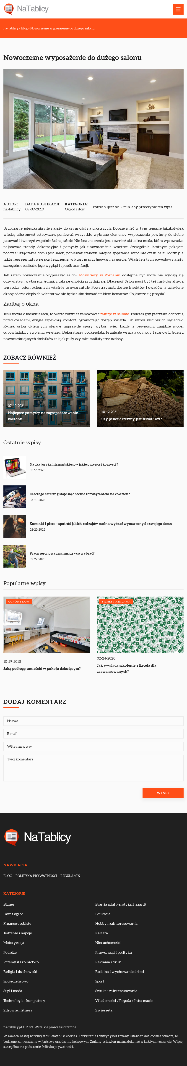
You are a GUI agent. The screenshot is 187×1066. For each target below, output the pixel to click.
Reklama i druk (108, 962)
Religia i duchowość (20, 972)
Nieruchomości (108, 943)
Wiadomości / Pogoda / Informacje (124, 1001)
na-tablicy (12, 209)
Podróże (10, 952)
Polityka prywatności (36, 876)
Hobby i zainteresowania (116, 923)
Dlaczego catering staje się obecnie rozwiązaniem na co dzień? (80, 494)
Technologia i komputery (24, 1001)
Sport (99, 981)
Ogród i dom (75, 209)
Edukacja (102, 914)
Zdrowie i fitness (17, 1010)
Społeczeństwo (15, 981)
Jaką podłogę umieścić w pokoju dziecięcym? (42, 669)
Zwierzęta (104, 1010)
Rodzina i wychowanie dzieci (119, 972)
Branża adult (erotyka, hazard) (120, 904)
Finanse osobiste (17, 923)
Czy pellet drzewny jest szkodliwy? (131, 419)
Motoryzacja (13, 943)
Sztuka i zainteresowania (116, 991)
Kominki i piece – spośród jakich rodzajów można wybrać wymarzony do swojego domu (101, 524)
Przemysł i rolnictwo (21, 962)
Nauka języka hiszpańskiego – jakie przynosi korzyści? (74, 464)
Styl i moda (12, 991)
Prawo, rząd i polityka (113, 952)
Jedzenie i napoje (17, 933)
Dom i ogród (13, 914)
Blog (7, 876)
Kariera (101, 933)
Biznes (9, 904)
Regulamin (70, 876)
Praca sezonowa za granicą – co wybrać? (62, 553)
